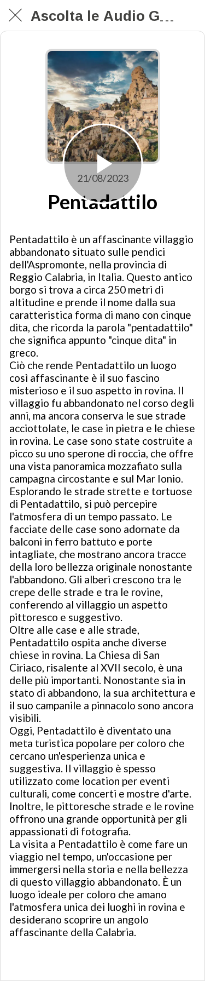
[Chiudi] (15, 15)
